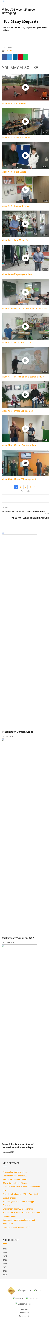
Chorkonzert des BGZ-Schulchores (18, 1209)
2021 (5, 1267)
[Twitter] (9, 57)
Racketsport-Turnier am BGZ (18, 938)
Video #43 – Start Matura (14, 172)
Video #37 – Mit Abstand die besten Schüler (23, 377)
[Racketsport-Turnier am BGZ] (19, 836)
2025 (5, 1252)
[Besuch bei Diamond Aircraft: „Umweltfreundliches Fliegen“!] (19, 1042)
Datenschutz (24, 1316)
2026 (5, 1249)
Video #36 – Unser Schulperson (17, 411)
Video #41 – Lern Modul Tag (15, 240)
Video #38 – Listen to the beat (16, 342)
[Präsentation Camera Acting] (19, 630)
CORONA (8, 51)
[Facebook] (4, 57)
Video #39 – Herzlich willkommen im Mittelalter (25, 308)
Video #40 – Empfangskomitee (17, 274)
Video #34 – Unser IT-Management (19, 479)
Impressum (24, 1313)
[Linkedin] (15, 57)
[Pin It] (20, 57)
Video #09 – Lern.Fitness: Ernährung (30, 518)
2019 (5, 1275)
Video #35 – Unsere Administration (19, 445)
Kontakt (24, 1309)
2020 (5, 1271)
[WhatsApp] (25, 57)
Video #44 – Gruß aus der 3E (16, 137)
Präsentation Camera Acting (17, 732)
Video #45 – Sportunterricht (15, 103)
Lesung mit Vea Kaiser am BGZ (16, 1227)
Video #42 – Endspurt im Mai (16, 206)
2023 (5, 1260)
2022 (5, 1263)
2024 (5, 1256)
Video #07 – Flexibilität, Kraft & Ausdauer (23, 511)
